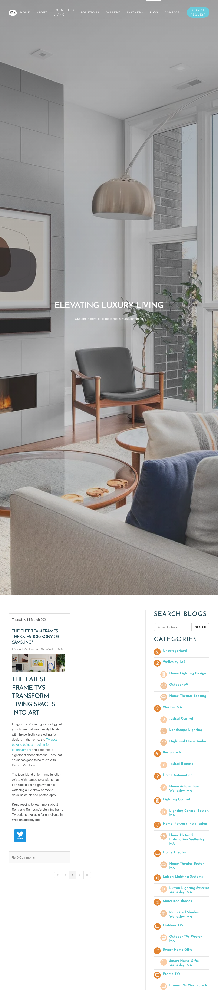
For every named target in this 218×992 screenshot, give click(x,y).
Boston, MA (172, 752)
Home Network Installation (185, 824)
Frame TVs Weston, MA (46, 649)
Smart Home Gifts (177, 949)
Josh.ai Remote (181, 764)
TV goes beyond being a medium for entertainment (35, 744)
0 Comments (26, 857)
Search (200, 627)
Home (25, 12)
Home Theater (174, 852)
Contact (172, 12)
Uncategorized (175, 651)
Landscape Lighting (185, 730)
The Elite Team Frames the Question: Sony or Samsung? (35, 637)
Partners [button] (134, 12)
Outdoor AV (178, 684)
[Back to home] (13, 13)
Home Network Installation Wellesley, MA (187, 839)
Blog (153, 12)
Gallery (113, 12)
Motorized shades (177, 901)
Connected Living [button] (64, 12)
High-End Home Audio (187, 741)
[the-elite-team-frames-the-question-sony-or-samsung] (38, 663)
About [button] (41, 12)
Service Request (198, 12)
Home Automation (177, 775)
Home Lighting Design (187, 673)
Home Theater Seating (187, 696)
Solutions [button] (89, 12)
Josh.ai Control (181, 718)
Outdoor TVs (173, 925)
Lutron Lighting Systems (183, 876)
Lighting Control (176, 799)
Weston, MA (172, 707)
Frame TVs (19, 649)
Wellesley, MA (174, 662)
